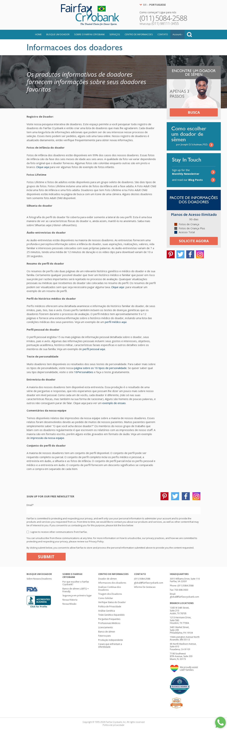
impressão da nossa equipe (47, 438)
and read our (187, 179)
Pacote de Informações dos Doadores (194, 199)
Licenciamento (105, 627)
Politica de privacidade (113, 724)
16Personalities (83, 372)
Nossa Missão (69, 603)
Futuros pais (104, 635)
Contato (162, 34)
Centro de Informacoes (139, 34)
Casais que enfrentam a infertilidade (110, 645)
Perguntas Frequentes (109, 619)
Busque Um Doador (58, 34)
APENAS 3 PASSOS (179, 94)
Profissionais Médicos (109, 623)
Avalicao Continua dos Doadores (109, 588)
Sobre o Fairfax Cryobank (89, 34)
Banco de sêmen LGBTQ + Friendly (75, 590)
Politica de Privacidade (109, 606)
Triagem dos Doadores (110, 593)
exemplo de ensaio (114, 403)
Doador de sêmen (107, 578)
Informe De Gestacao (145, 587)
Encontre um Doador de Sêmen (194, 73)
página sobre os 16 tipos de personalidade (100, 368)
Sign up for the (185, 171)
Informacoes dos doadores (112, 582)
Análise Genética (106, 610)
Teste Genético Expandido (111, 614)
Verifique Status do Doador (112, 602)
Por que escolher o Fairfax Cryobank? (75, 583)
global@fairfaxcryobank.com (148, 582)
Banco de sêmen (106, 631)
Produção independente (110, 639)
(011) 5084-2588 (142, 578)
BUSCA (194, 112)
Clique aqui (42, 167)
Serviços (114, 34)
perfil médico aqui (115, 322)
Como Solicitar (105, 598)
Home (38, 34)
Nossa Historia (69, 599)
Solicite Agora (194, 240)
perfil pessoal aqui (94, 349)
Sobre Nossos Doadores (39, 578)
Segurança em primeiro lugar (77, 595)
